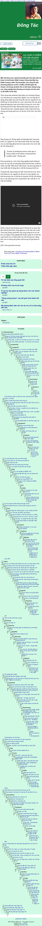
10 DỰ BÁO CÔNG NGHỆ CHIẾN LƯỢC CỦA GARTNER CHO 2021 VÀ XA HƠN (31, 712)
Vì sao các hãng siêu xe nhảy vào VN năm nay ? (27, 860)
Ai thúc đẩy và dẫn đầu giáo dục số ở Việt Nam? (33, 723)
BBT (6, 287)
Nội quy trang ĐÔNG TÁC (25, 479)
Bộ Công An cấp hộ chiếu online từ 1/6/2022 (21, 569)
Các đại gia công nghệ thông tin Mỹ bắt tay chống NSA (25, 574)
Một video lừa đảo (12, 462)
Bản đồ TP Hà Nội (34, 780)
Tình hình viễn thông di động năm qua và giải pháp (33, 544)
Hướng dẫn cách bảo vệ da (33, 603)
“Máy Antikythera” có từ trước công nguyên (28, 527)
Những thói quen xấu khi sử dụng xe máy (22, 853)
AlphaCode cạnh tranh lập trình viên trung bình (17, 739)
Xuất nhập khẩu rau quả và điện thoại (33, 549)
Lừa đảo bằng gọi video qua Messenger (15, 458)
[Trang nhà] (33, 18)
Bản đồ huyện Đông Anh (33, 777)
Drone (7, 847)
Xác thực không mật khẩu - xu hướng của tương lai (24, 342)
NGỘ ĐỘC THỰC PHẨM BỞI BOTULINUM (28, 763)
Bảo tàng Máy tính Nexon (27, 359)
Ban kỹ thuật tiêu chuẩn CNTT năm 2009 (22, 685)
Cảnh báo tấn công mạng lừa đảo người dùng (27, 580)
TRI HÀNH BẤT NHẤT (10, 674)
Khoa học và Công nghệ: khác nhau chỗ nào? (28, 695)
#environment (4, 52)
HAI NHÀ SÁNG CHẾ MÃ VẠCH (14, 334)
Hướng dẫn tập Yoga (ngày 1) (32, 881)
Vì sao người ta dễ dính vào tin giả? (20, 466)
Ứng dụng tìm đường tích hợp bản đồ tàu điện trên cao (21, 792)
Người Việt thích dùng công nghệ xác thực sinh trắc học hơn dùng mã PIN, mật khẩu (22, 337)
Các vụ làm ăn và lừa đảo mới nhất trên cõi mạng (25, 572)
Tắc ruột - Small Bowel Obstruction (30, 823)
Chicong (37, 68)
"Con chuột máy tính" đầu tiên (25, 355)
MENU (33, 37)
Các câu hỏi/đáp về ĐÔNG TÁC (22, 471)
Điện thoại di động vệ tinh (20, 634)
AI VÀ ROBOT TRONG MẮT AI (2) (33, 728)
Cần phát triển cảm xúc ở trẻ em (32, 494)
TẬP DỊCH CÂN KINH (34, 607)
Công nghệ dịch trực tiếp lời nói (18, 797)
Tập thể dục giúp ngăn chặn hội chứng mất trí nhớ (21, 613)
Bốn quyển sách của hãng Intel (31, 368)
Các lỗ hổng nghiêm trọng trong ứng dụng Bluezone (27, 639)
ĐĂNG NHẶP (8, 44)
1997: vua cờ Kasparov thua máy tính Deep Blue (26, 352)
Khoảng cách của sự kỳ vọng (12, 285)
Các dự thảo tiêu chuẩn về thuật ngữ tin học (24, 687)
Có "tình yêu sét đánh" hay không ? (20, 512)
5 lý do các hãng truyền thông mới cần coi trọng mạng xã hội (22, 563)
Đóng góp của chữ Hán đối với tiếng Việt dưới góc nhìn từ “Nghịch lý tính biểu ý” (23, 679)
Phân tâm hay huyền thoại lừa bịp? (19, 464)
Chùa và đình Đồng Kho (31, 598)
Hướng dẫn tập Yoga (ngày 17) (16, 909)
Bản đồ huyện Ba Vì (30, 772)
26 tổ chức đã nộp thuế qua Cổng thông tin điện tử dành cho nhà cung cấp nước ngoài (21, 393)
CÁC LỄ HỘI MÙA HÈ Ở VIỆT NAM (32, 438)
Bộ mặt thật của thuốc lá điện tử (18, 406)
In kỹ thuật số (11, 622)
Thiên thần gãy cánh (9, 266)
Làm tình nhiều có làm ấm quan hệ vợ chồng (24, 514)
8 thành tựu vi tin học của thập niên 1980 (25, 349)
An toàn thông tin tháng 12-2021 (15, 741)
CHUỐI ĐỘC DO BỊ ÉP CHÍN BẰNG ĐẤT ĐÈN (27, 758)
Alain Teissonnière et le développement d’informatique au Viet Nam (21, 734)
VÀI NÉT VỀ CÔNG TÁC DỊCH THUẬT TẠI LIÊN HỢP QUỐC (25, 803)
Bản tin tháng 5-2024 (13, 743)
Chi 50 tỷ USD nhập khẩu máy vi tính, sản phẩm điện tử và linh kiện (25, 412)
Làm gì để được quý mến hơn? (34, 383)
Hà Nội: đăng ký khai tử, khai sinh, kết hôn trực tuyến (28, 587)
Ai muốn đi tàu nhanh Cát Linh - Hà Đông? (32, 718)
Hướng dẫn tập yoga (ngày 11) (33, 888)
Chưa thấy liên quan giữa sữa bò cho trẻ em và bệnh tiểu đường (33, 499)
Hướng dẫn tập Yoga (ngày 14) (36, 901)
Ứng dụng (12, 49)
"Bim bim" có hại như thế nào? (23, 755)
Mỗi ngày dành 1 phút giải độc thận (28, 760)
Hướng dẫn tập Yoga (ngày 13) (35, 896)
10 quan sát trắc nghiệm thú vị (20, 750)
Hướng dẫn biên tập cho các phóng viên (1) (26, 474)
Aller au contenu (5, 1)
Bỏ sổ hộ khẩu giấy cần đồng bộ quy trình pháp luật (23, 628)
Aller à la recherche (16, 1)
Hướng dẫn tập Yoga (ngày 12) (35, 891)
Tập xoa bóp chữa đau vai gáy (13, 618)
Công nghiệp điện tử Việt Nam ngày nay (28, 420)
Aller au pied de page (29, 1)
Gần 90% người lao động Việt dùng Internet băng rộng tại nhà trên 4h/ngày (28, 583)
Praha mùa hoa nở (8, 264)
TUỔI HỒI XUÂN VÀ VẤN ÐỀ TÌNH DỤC (27, 521)
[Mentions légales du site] (21, 919)
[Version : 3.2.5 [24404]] (25, 923)
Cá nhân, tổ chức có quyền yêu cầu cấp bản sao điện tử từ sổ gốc (24, 408)
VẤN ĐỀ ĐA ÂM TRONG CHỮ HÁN (16, 676)
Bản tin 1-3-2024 (9, 398)
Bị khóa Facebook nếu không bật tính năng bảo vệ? (22, 567)
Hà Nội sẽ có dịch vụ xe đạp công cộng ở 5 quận (21, 849)
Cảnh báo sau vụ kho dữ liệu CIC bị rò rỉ (35, 454)
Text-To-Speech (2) (33, 665)
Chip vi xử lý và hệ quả (33, 375)
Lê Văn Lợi (8, 310)
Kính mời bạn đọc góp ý (23, 477)
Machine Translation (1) (17, 799)
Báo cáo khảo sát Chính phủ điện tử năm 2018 (22, 745)
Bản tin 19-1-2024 (24, 357)
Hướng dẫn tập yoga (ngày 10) (33, 884)
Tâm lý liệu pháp (30, 826)
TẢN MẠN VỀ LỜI (31, 660)
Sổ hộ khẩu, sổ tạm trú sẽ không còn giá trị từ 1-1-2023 (23, 339)
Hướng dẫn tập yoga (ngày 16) (14, 907)
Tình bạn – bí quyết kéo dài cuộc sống (26, 518)
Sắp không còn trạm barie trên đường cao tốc (17, 790)
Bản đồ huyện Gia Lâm (32, 774)
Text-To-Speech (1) (33, 662)
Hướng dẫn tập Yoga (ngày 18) (17, 911)
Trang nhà (4, 49)
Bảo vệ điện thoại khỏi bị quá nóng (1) (16, 400)
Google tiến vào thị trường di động (31, 540)
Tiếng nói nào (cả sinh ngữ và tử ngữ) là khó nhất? (34, 670)
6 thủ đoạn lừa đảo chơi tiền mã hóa (35, 448)
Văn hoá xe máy (18, 857)
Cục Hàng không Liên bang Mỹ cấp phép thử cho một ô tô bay (20, 844)
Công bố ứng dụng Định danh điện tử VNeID (25, 417)
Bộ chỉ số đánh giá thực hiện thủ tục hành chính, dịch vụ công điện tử (23, 403)
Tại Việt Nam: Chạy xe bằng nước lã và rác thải (25, 855)
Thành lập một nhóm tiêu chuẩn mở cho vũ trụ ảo (29, 700)
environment (6, 322)
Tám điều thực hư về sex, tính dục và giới (25, 516)
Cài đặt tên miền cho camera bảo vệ (24, 577)
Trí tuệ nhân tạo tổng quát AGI (13, 280)
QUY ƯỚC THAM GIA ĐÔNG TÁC (28, 481)
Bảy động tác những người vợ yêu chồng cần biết (23, 510)
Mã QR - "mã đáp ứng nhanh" (26, 698)
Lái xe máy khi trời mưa (15, 851)
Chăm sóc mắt (22, 811)
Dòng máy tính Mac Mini (27, 425)
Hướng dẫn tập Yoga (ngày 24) (27, 865)
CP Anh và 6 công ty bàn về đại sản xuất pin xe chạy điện (21, 838)
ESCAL (22, 925)
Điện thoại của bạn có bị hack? (30, 654)
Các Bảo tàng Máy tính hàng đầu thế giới (33, 372)
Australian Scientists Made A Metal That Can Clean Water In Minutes (21, 252)
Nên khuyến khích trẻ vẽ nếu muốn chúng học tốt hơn (21, 505)
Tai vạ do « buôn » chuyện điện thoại (28, 646)
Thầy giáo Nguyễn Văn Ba (31, 716)
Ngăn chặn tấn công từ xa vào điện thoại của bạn (28, 642)
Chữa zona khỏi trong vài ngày (28, 813)
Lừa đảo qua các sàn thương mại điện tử (17, 460)
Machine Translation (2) (18, 801)
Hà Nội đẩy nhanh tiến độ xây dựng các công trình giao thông (21, 785)
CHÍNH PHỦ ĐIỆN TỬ (19, 415)
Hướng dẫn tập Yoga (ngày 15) (13, 905)
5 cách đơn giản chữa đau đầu (25, 809)
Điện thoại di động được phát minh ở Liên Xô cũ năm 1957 (21, 556)
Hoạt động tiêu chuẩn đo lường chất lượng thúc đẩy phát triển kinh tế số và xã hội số (25, 689)
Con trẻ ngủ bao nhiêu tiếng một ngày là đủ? (16, 503)
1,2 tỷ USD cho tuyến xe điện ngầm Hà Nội (33, 832)
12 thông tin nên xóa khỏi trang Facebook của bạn (20, 565)
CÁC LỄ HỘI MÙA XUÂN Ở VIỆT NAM (33, 441)
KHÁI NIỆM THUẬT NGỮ (22, 692)
